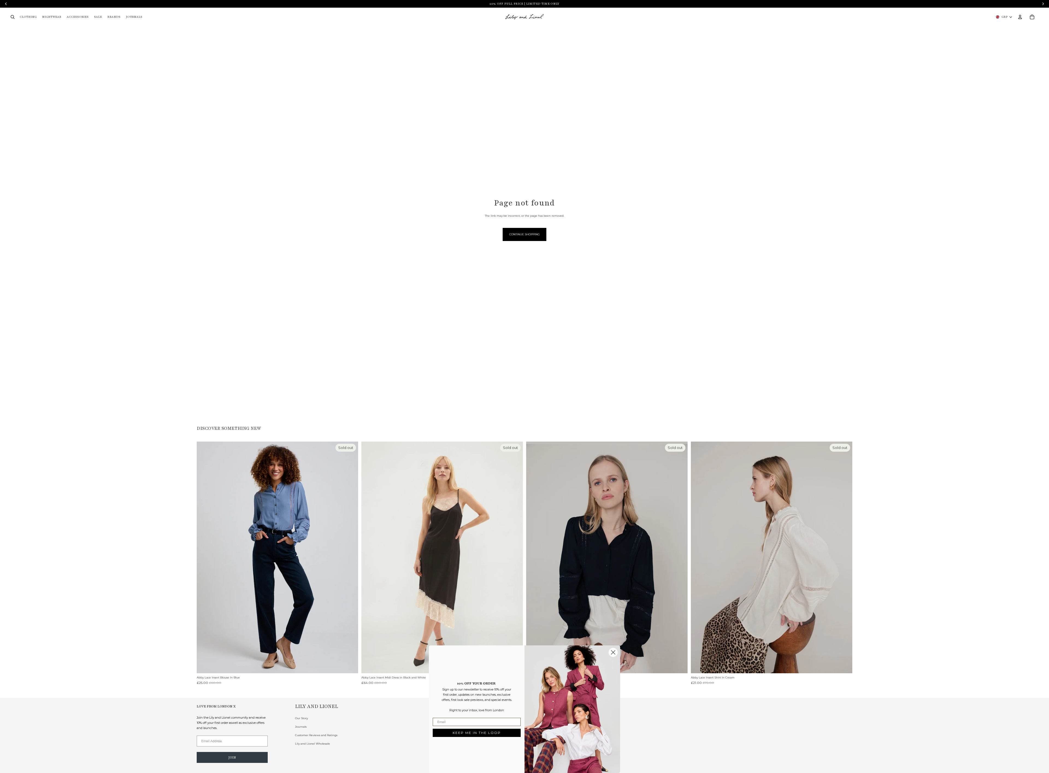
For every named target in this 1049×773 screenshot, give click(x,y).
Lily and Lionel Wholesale (312, 743)
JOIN (232, 757)
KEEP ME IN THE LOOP (477, 733)
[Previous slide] (205, 557)
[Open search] (13, 17)
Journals (301, 726)
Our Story (301, 718)
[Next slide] (350, 557)
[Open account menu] (1020, 17)
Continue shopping (524, 234)
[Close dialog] (613, 652)
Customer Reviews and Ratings (316, 735)
